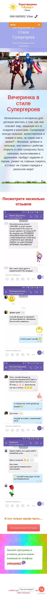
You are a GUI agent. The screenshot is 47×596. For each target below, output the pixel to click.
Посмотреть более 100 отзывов (23, 528)
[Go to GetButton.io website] (41, 593)
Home (15, 43)
